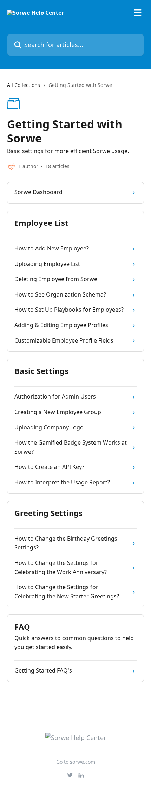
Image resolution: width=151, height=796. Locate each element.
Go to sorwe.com (75, 761)
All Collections (23, 85)
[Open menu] (137, 12)
